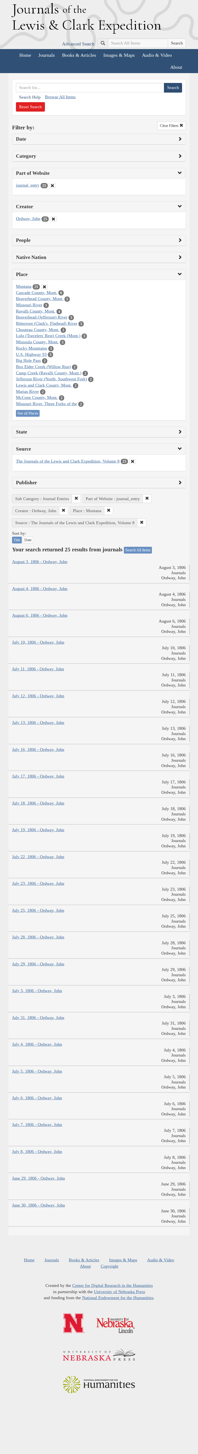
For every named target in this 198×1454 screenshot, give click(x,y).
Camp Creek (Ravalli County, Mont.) (48, 373)
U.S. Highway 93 (31, 354)
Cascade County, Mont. (36, 292)
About (176, 67)
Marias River (27, 391)
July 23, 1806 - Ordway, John (38, 883)
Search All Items (137, 550)
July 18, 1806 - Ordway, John (38, 803)
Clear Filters (169, 126)
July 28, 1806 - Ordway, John (38, 937)
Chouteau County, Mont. (37, 329)
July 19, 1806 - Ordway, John (38, 829)
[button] (76, 498)
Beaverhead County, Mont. (39, 298)
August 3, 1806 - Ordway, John (39, 561)
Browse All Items (60, 96)
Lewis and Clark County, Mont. (44, 385)
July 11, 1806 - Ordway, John (38, 669)
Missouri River (29, 304)
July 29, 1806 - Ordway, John (38, 964)
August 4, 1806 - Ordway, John (39, 588)
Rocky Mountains (31, 348)
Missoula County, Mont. (37, 342)
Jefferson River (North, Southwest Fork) (51, 379)
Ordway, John (28, 218)
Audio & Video (157, 55)
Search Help (30, 97)
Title (17, 540)
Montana (23, 286)
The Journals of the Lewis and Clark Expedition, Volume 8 (68, 461)
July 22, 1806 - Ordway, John (38, 856)
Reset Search (30, 106)
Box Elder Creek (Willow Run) (43, 366)
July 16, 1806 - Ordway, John (38, 749)
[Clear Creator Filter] (53, 219)
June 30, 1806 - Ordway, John (38, 1205)
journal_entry (27, 185)
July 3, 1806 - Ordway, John (37, 990)
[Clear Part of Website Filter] (52, 185)
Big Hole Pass (28, 360)
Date (28, 540)
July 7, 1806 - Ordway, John (37, 1124)
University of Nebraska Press (119, 1291)
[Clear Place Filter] (44, 286)
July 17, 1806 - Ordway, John (38, 776)
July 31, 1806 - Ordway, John (38, 1017)
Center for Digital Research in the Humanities (112, 1285)
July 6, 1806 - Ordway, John (37, 1097)
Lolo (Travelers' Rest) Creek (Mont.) (48, 335)
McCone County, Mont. (37, 397)
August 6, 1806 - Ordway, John (39, 615)
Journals (46, 55)
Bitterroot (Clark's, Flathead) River (46, 323)
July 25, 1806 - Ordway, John (38, 910)
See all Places (27, 413)
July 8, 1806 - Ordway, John (37, 1151)
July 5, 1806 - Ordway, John (37, 1071)
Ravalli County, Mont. (35, 311)
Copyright (109, 1266)
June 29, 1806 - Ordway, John (38, 1178)
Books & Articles (79, 55)
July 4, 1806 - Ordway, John (37, 1044)
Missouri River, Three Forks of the (46, 403)
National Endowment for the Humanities (117, 1297)
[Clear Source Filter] (132, 461)
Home (25, 55)
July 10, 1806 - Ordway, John (38, 642)
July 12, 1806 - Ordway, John (38, 695)
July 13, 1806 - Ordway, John (38, 722)
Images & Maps (119, 55)
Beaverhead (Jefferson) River (41, 317)
